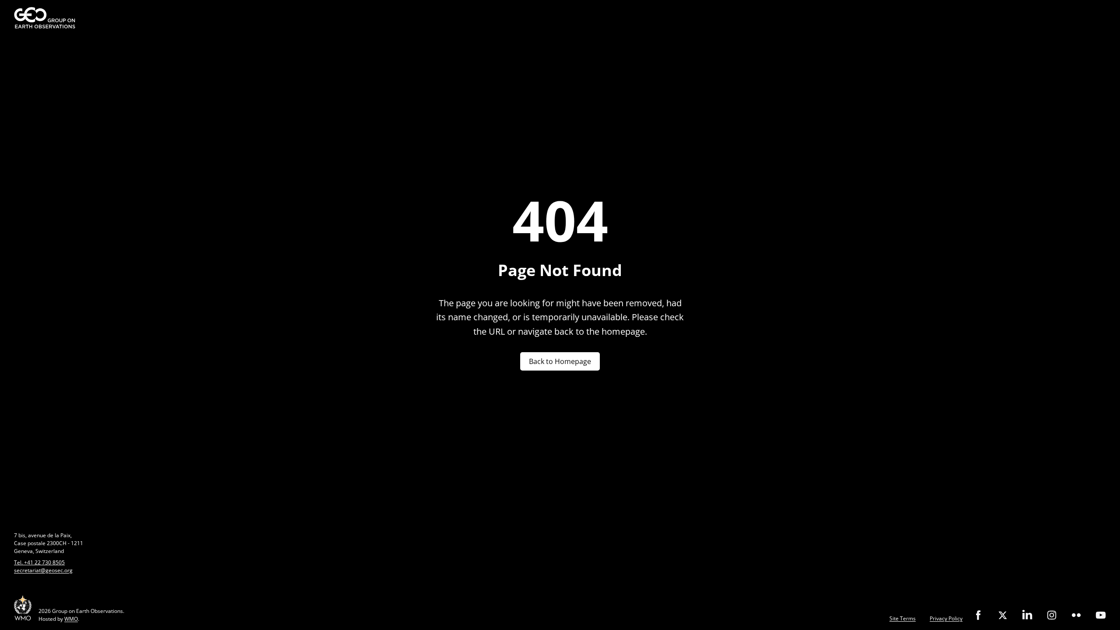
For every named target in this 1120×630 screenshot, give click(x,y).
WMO (71, 619)
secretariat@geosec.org (43, 570)
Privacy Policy (946, 618)
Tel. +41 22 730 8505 (39, 562)
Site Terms (902, 618)
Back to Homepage (560, 361)
